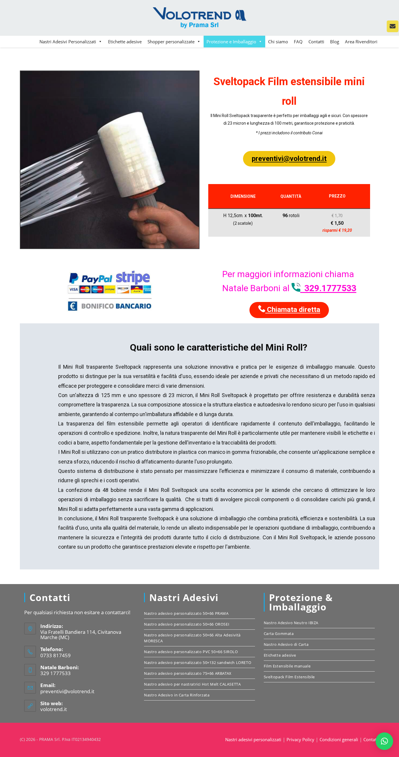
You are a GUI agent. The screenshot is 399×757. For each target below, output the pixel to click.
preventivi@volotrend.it (289, 159)
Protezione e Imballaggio (231, 41)
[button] (384, 741)
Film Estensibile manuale (287, 666)
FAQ (298, 41)
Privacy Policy (300, 739)
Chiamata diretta (292, 309)
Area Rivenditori (361, 41)
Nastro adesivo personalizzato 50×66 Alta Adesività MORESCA (192, 637)
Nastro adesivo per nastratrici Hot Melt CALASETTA (192, 684)
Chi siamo (278, 41)
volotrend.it (53, 709)
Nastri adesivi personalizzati (253, 739)
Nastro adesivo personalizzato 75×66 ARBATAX (188, 673)
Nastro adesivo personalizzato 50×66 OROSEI (186, 624)
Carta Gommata (279, 633)
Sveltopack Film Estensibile (289, 676)
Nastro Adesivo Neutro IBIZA (291, 622)
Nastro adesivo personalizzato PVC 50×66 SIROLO (191, 651)
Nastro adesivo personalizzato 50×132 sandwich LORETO (197, 662)
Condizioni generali (339, 739)
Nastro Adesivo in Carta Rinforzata (176, 695)
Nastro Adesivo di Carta (286, 644)
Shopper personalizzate (171, 41)
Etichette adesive (125, 41)
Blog (334, 41)
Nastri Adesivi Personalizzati (67, 41)
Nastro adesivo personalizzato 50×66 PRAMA (186, 613)
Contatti (316, 41)
